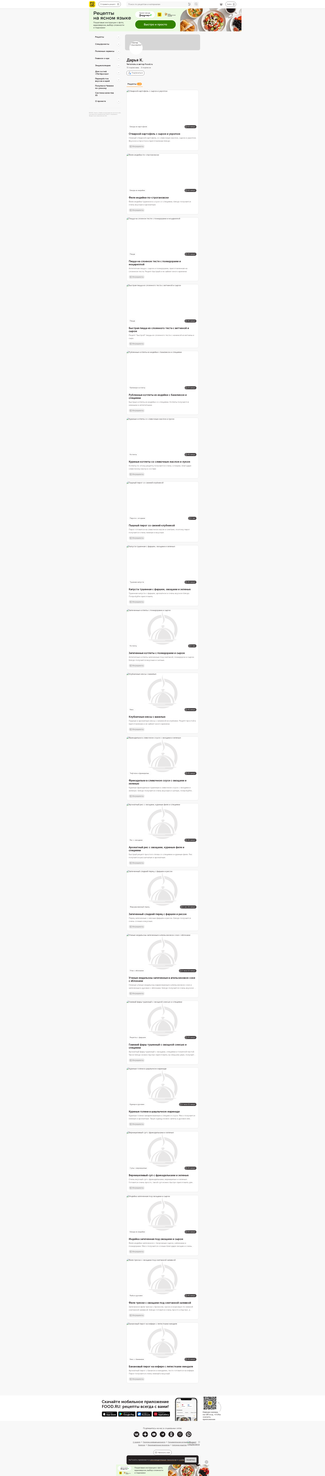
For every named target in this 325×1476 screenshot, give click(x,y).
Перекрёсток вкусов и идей (102, 79)
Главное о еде (102, 58)
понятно (190, 1460)
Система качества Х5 (104, 94)
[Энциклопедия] (118, 65)
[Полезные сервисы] (118, 51)
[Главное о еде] (118, 58)
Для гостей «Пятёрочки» (102, 72)
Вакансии (141, 1445)
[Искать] (196, 4)
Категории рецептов (179, 1445)
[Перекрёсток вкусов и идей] (118, 79)
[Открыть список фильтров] (189, 4)
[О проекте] (118, 101)
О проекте (100, 101)
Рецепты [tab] (134, 84)
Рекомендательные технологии (159, 1445)
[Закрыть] (199, 1442)
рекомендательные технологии (163, 1460)
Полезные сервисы (104, 51)
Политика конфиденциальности (154, 1442)
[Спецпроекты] (118, 44)
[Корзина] (221, 4)
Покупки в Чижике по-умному (104, 87)
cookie (181, 1460)
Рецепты (99, 37)
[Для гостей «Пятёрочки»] (118, 72)
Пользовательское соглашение (179, 1442)
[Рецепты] (118, 36)
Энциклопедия (102, 65)
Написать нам (164, 1453)
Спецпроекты (102, 44)
